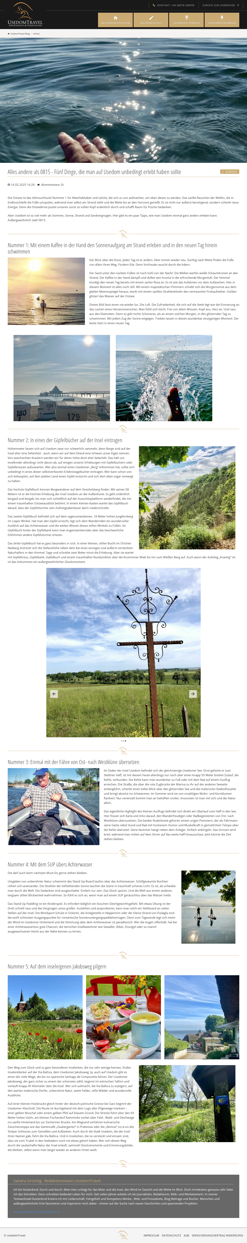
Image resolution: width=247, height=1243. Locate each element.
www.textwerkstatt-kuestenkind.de (37, 1212)
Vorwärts (193, 694)
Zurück (54, 694)
